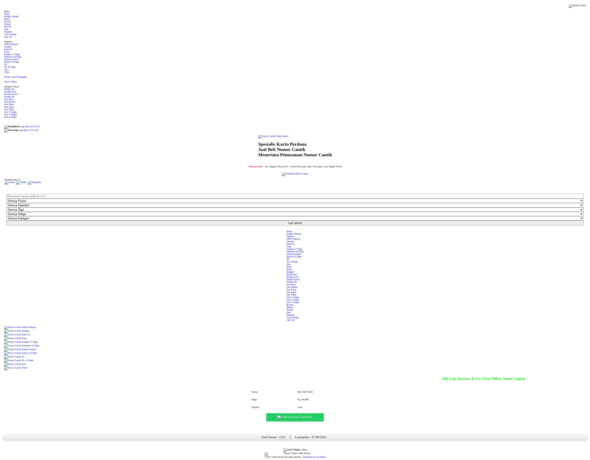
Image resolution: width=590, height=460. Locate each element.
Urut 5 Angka (10, 114)
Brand (7, 19)
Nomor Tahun (10, 81)
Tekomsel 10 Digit (12, 57)
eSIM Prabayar (11, 44)
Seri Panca (9, 104)
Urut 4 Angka (10, 112)
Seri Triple (9, 109)
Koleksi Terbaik (11, 16)
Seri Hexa (8, 99)
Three (6, 72)
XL (5, 64)
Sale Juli (8, 36)
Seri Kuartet (9, 101)
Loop (6, 51)
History (7, 26)
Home (7, 14)
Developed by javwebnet (314, 457)
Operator (290, 236)
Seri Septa (9, 107)
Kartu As (8, 49)
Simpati (8, 46)
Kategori (290, 272)
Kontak (7, 21)
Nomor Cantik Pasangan (15, 77)
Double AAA (10, 91)
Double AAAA (11, 94)
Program (8, 31)
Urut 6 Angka (10, 117)
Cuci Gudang (10, 34)
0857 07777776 (32, 126)
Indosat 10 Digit (11, 62)
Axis (6, 69)
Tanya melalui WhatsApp (297, 417)
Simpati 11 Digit (12, 54)
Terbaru (7, 24)
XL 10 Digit (10, 67)
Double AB (9, 96)
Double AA (9, 89)
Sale (6, 29)
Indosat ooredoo (11, 59)
